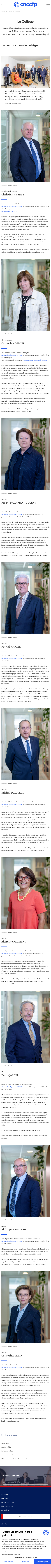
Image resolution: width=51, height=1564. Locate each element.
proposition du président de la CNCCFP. (35, 360)
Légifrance (5, 1443)
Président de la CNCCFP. (9, 211)
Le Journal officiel (7, 1451)
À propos (10, 11)
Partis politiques (7, 1502)
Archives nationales (7, 1455)
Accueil (3, 11)
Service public (6, 1447)
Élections (4, 1498)
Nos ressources (7, 1506)
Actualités (5, 1510)
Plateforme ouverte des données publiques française (19, 1459)
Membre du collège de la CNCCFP (11, 206)
